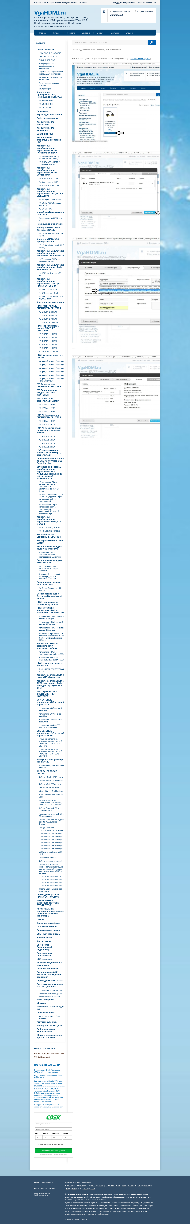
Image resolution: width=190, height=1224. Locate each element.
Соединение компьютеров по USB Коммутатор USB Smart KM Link (50, 460)
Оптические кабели (47, 857)
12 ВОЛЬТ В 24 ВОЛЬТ (49, 57)
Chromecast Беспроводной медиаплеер (44, 947)
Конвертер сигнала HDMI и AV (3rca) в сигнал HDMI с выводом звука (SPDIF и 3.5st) (50, 684)
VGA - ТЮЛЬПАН (129, 1186)
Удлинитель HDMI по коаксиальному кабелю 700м (51, 658)
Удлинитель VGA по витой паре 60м (50, 715)
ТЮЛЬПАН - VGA (145, 1186)
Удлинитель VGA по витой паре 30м (50, 709)
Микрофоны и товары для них (50, 1008)
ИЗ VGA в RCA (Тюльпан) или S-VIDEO (50, 204)
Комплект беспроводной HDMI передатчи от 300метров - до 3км (49, 576)
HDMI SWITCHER (88, 1188)
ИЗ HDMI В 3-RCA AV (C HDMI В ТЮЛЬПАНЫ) (49, 157)
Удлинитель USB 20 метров (52, 843)
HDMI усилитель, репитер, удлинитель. (50, 664)
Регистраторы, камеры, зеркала (49, 84)
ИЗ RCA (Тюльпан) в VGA (50, 199)
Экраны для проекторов (49, 115)
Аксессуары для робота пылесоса (49, 1017)
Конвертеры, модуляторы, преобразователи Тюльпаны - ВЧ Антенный (50, 253)
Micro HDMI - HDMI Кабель (51, 791)
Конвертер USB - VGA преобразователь (48, 240)
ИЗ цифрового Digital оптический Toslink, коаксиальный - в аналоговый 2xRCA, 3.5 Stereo (49, 486)
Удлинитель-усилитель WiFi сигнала (51, 766)
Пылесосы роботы (46, 1013)
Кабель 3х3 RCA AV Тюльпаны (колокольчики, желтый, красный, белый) (50, 802)
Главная (42, 32)
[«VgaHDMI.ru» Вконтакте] (104, 12)
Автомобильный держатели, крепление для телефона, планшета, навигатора (50, 912)
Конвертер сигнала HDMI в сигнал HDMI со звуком (50, 676)
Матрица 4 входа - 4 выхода (51, 375)
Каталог (56, 32)
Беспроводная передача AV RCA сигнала (49, 583)
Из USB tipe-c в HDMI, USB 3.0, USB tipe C (51, 297)
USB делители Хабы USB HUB (50, 853)
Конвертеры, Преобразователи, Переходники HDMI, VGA (49, 94)
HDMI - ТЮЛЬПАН (96, 1186)
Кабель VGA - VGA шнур (50, 784)
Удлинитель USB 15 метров (52, 840)
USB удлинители (46, 827)
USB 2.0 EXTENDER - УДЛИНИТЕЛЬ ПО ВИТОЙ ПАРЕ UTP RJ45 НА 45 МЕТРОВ (50, 752)
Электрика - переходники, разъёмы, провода (50, 985)
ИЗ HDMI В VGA (46, 100)
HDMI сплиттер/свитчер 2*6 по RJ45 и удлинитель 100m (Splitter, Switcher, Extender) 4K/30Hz (51, 636)
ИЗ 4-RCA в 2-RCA (47, 443)
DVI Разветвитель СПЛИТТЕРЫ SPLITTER (49, 385)
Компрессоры (45, 89)
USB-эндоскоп (44, 959)
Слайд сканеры (45, 134)
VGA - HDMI (81, 1186)
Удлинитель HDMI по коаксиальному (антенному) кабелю (47, 645)
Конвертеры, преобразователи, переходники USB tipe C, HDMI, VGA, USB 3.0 (49, 282)
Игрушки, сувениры (47, 1022)
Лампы (40, 919)
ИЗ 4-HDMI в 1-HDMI (48, 341)
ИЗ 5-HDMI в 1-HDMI (48, 345)
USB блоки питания (47, 927)
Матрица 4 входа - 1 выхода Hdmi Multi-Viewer (51, 379)
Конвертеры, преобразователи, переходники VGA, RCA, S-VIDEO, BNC (50, 192)
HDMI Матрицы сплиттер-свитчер (50, 356)
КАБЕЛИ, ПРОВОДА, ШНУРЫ (47, 772)
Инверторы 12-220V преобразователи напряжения (47, 66)
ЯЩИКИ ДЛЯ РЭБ (47, 60)
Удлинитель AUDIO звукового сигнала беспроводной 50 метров (50, 554)
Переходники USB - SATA (50, 981)
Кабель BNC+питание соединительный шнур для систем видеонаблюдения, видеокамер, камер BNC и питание (51, 869)
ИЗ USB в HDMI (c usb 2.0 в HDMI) (51, 234)
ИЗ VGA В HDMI (46, 104)
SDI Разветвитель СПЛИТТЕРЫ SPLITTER (49, 535)
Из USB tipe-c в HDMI (48, 293)
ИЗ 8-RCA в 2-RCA (47, 447)
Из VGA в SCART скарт (49, 185)
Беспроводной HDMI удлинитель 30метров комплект (48, 568)
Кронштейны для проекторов (45, 123)
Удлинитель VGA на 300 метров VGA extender (49, 726)
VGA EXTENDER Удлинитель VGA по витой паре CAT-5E (50, 702)
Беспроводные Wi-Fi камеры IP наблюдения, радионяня (49, 974)
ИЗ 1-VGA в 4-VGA (47, 408)
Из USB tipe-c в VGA (48, 289)
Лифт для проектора (47, 118)
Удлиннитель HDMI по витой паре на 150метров (51, 629)
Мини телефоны (45, 999)
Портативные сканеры (48, 930)
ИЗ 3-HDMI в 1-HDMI (48, 338)
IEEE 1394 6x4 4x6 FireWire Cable (51, 795)
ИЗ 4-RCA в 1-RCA (47, 436)
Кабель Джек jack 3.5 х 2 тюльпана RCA (49, 809)
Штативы (41, 1003)
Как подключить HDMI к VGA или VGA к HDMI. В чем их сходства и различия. (48, 1083)
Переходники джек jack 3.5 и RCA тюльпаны (51, 815)
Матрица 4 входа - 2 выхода (51, 368)
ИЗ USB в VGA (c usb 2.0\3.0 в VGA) (51, 246)
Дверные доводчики (47, 969)
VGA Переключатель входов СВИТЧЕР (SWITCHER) (47, 693)
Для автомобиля (45, 49)
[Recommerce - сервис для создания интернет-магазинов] (36, 1196)
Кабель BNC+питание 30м (51, 886)
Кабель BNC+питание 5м (51, 877)
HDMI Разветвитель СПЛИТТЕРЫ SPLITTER (49, 307)
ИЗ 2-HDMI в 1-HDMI (48, 334)
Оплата (100, 32)
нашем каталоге (79, 2)
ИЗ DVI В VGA (45, 107)
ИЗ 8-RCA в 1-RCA (47, 440)
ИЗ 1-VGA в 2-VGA (47, 404)
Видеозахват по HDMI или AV (50, 219)
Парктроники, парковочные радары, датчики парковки (51, 73)
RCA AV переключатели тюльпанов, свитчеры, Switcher (49, 430)
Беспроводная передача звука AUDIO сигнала (49, 547)
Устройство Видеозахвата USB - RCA (50, 213)
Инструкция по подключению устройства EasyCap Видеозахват (48, 1106)
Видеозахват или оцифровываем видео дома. (48, 1077)
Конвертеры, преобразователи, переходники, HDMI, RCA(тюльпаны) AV (47, 149)
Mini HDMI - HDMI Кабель (50, 787)
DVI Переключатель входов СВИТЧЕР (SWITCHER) (47, 392)
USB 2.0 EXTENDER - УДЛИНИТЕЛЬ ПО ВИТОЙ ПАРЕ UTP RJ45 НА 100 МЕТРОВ (50, 742)
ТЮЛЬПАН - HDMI (113, 1186)
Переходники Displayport (49, 224)
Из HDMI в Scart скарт (49, 178)
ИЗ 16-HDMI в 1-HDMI (48, 352)
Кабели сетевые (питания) (50, 861)
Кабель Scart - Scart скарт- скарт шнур (51, 890)
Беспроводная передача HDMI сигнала (49, 561)
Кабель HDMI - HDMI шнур (51, 777)
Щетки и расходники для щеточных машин (49, 1036)
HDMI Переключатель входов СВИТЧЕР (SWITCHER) (48, 328)
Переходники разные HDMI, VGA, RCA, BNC (48, 895)
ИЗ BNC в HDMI (46, 209)
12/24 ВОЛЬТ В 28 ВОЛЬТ (50, 53)
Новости (71, 32)
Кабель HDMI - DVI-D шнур (51, 780)
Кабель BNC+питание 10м (51, 880)
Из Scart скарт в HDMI (49, 182)
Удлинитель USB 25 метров (52, 846)
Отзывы (129, 32)
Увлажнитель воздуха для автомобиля (50, 78)
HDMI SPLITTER (72, 1188)
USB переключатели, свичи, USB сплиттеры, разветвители (49, 452)
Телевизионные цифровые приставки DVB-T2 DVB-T (48, 902)
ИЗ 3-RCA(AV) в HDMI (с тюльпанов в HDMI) (50, 163)
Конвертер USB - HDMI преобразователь (48, 228)
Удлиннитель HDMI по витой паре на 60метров (51, 617)
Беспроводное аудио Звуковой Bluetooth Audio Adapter (50, 596)
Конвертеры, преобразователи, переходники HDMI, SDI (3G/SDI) (49, 520)
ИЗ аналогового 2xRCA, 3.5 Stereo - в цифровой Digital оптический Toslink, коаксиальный (51, 497)
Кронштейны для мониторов (45, 129)
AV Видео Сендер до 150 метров (50, 589)
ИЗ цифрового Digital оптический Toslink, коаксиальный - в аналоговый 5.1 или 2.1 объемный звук (49, 509)
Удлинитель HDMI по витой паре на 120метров (51, 623)
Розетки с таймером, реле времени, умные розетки (50, 995)
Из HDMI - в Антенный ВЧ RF (50, 274)
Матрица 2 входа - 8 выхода (51, 371)
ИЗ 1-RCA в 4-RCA (47, 421)
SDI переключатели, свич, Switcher (50, 541)
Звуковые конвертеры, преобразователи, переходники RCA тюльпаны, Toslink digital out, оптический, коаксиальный (49, 473)
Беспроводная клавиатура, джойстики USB (49, 139)
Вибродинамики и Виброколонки (46, 1030)
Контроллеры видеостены (50, 302)
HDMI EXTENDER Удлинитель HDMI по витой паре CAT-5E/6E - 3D (50, 610)
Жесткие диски (44, 937)
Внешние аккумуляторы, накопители (49, 964)
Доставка (86, 32)
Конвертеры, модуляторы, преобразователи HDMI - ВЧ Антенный (50, 267)
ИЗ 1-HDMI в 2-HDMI (48, 312)
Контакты (115, 32)
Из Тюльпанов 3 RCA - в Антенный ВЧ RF (49, 260)
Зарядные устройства (48, 923)
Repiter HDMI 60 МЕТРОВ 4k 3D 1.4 (51, 670)
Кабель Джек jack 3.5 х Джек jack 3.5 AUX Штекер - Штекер (51, 822)
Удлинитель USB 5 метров (51, 834)
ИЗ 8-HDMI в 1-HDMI (48, 348)
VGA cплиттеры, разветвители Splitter (48, 399)
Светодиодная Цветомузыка (44, 954)
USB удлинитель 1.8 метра (52, 831)
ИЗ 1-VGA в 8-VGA (47, 411)
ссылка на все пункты (140, 58)
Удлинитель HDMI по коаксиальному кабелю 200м (51, 653)
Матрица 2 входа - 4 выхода (51, 364)
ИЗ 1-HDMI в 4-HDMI (48, 315)
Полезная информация (47, 1065)
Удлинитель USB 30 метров (52, 849)
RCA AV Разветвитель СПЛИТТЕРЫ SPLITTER (49, 416)
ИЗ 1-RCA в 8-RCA (47, 424)
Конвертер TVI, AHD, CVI (49, 1025)
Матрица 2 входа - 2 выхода (51, 361)
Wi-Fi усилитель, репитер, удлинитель (50, 760)
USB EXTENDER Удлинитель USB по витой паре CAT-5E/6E (50, 733)
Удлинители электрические (51, 990)
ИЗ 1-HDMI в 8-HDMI (48, 319)
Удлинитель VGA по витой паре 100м (50, 720)
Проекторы (42, 111)
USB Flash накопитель (48, 934)
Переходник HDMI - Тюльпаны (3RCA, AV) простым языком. (47, 1071)
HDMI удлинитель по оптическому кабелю (47, 603)
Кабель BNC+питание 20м (51, 883)
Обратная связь (116, 14)
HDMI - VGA (70, 1186)
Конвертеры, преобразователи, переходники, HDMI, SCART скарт (47, 171)
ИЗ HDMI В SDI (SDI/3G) (49, 531)
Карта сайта (87, 1183)
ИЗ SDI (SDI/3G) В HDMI (49, 527)
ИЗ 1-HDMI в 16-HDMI (48, 322)
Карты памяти (44, 941)
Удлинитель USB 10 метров (52, 837)
